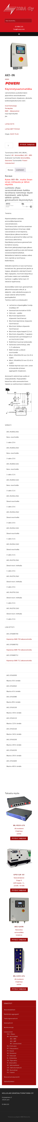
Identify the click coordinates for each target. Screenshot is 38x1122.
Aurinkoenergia (8, 1027)
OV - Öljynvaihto (12, 1060)
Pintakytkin (9, 108)
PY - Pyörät (10, 1051)
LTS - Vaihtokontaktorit (14, 1067)
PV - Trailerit (11, 1072)
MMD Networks (25, 1117)
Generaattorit (8, 1023)
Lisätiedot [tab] (20, 170)
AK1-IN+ (15, 179)
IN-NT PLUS (14, 134)
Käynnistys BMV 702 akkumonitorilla (19, 650)
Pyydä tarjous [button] (19, 838)
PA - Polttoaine (12, 1046)
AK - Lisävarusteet (15, 1043)
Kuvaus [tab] (10, 170)
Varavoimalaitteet (9, 1010)
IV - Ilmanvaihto (12, 1063)
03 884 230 (19, 26)
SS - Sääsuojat (11, 1055)
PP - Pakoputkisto (12, 1048)
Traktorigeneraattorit (11, 1018)
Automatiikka (25, 158)
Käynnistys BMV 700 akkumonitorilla (19, 639)
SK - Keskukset (11, 1053)
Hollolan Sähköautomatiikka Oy (19, 9)
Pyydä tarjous (27, 145)
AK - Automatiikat (17, 155)
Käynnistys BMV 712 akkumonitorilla (19, 660)
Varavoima (8, 160)
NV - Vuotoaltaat (12, 1070)
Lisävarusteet (8, 1032)
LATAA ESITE (9, 124)
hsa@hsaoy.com (19, 29)
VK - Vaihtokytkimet (13, 1065)
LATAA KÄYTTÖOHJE (12, 129)
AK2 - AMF (13, 1041)
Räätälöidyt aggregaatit (11, 1014)
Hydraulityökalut (9, 1081)
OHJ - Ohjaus (11, 1034)
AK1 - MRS (28, 155)
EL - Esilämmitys (12, 1058)
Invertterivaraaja (11, 106)
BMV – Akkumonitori (12, 111)
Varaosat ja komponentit (12, 1077)
